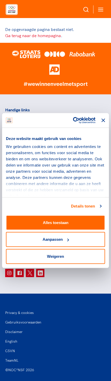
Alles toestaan (55, 222)
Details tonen (83, 206)
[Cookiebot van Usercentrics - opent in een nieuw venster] (73, 120)
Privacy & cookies (19, 312)
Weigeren (55, 256)
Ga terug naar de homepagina (33, 35)
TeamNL (12, 360)
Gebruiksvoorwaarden (23, 322)
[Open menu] (99, 9)
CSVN (10, 351)
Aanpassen (53, 239)
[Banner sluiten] (103, 120)
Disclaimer (14, 331)
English (11, 341)
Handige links (17, 109)
